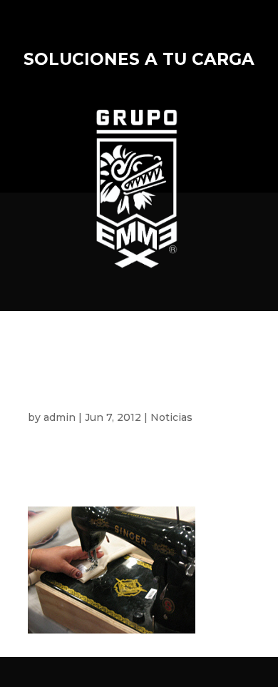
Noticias (171, 417)
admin (59, 417)
